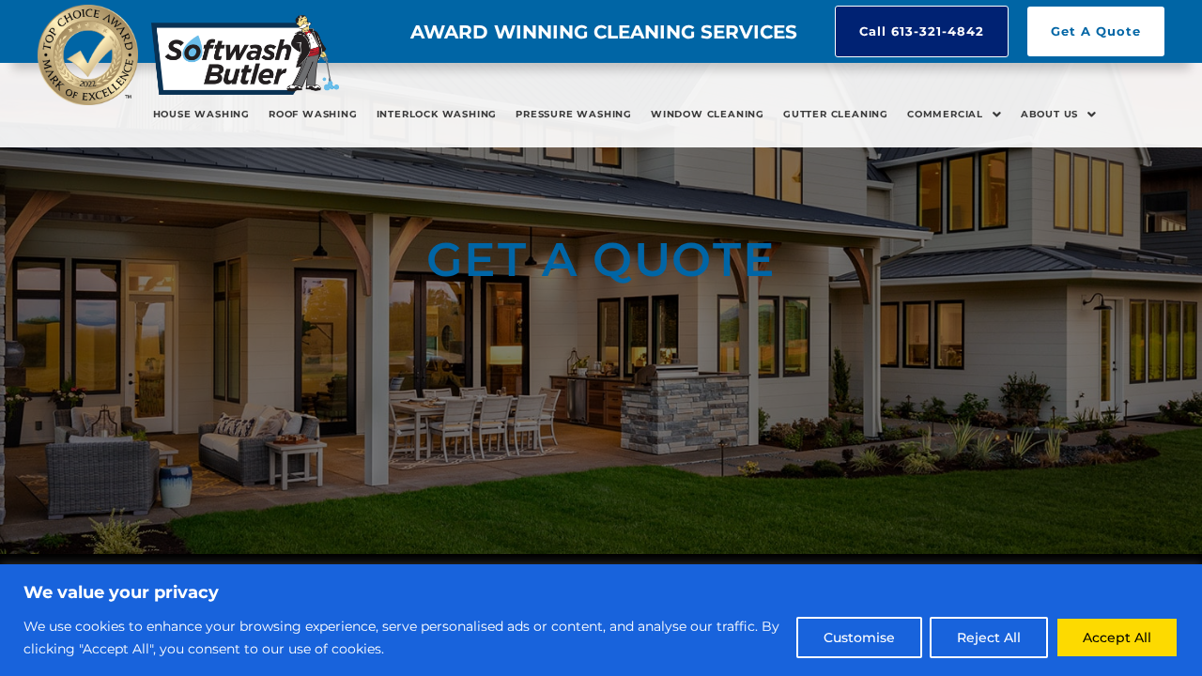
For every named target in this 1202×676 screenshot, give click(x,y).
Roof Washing (313, 114)
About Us (1049, 114)
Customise (859, 637)
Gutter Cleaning (835, 114)
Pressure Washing (574, 114)
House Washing (201, 114)
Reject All (989, 637)
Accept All (1117, 637)
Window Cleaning (707, 114)
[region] (601, 620)
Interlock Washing (437, 114)
